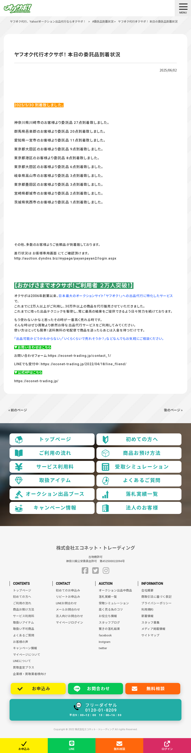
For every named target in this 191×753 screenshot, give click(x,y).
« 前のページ (17, 410)
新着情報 (147, 616)
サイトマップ (150, 635)
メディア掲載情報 (153, 629)
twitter (103, 648)
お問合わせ (98, 688)
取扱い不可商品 (23, 629)
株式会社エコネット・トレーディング (95, 548)
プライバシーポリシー (156, 603)
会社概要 (147, 590)
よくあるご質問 (142, 480)
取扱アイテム (55, 480)
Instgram (104, 642)
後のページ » (173, 410)
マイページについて (26, 654)
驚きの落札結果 (109, 629)
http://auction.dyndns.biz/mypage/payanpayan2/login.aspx (65, 258)
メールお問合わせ (68, 609)
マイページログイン (69, 622)
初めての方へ (142, 439)
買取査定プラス (23, 667)
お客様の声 (20, 642)
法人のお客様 (142, 508)
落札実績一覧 (142, 494)
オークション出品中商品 (115, 590)
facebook (105, 635)
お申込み (41, 688)
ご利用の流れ (55, 453)
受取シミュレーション (142, 467)
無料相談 (156, 688)
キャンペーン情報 (55, 508)
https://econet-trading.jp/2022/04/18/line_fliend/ (83, 364)
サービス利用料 (55, 467)
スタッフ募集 (150, 622)
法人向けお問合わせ (69, 616)
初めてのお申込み (68, 590)
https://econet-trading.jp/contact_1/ (79, 356)
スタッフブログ (109, 622)
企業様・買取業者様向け (29, 674)
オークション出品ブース (55, 494)
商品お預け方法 (142, 453)
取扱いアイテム (23, 622)
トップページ (55, 439)
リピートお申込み (68, 596)
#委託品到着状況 (102, 21)
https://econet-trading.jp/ (36, 381)
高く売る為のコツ (111, 609)
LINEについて (22, 661)
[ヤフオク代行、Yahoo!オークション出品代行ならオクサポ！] (24, 9)
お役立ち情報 (108, 616)
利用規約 (147, 609)
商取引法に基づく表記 (156, 596)
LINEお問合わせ (66, 603)
